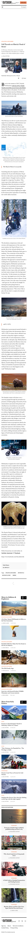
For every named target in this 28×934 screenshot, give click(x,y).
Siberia (14, 575)
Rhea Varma (5, 695)
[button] (3, 926)
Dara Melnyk (6, 670)
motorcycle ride (6, 575)
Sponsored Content (15, 831)
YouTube (3, 553)
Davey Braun (6, 647)
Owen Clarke (6, 623)
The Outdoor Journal (10, 932)
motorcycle (21, 572)
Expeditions (4, 770)
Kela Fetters (6, 56)
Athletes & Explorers (7, 41)
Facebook (17, 553)
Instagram (9, 553)
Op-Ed (2, 721)
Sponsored (14, 825)
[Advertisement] (14, 23)
